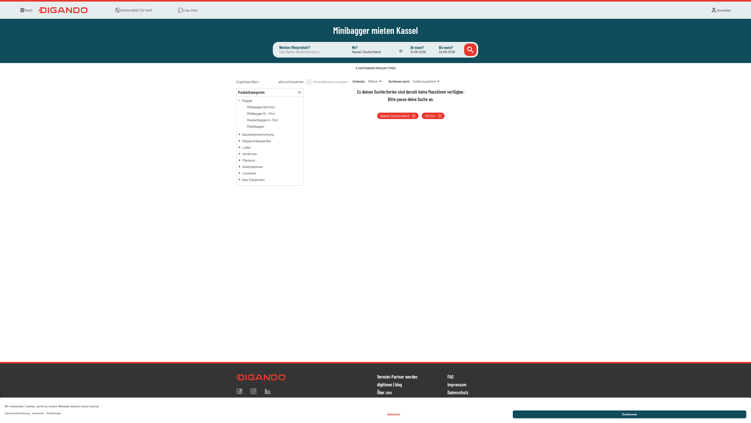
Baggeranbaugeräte (256, 141)
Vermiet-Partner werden (397, 377)
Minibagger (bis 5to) (260, 107)
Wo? (355, 47)
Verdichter (249, 154)
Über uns (384, 392)
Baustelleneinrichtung (258, 134)
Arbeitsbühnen (252, 167)
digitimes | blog (389, 384)
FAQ (450, 377)
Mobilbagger (255, 126)
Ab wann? (417, 47)
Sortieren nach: (399, 81)
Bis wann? (446, 47)
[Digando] (64, 10)
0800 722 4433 (141, 10)
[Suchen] (470, 49)
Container (249, 173)
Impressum (456, 384)
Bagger (247, 100)
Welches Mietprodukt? (294, 47)
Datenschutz (457, 392)
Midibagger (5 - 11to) (260, 113)
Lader (246, 147)
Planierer (248, 160)
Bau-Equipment (253, 180)
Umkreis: (359, 81)
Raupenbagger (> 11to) (262, 120)
